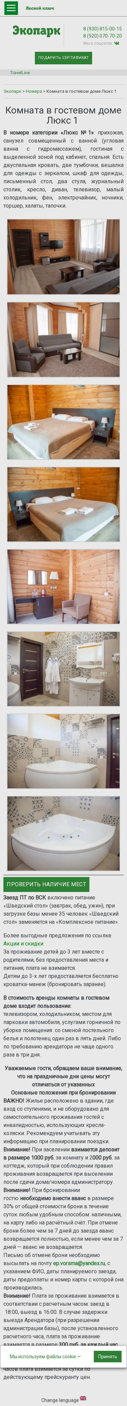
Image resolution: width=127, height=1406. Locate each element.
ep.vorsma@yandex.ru (79, 1263)
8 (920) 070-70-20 (102, 36)
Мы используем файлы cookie (43, 1356)
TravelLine (20, 72)
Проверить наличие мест (46, 884)
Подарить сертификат (63, 58)
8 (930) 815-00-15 (102, 28)
